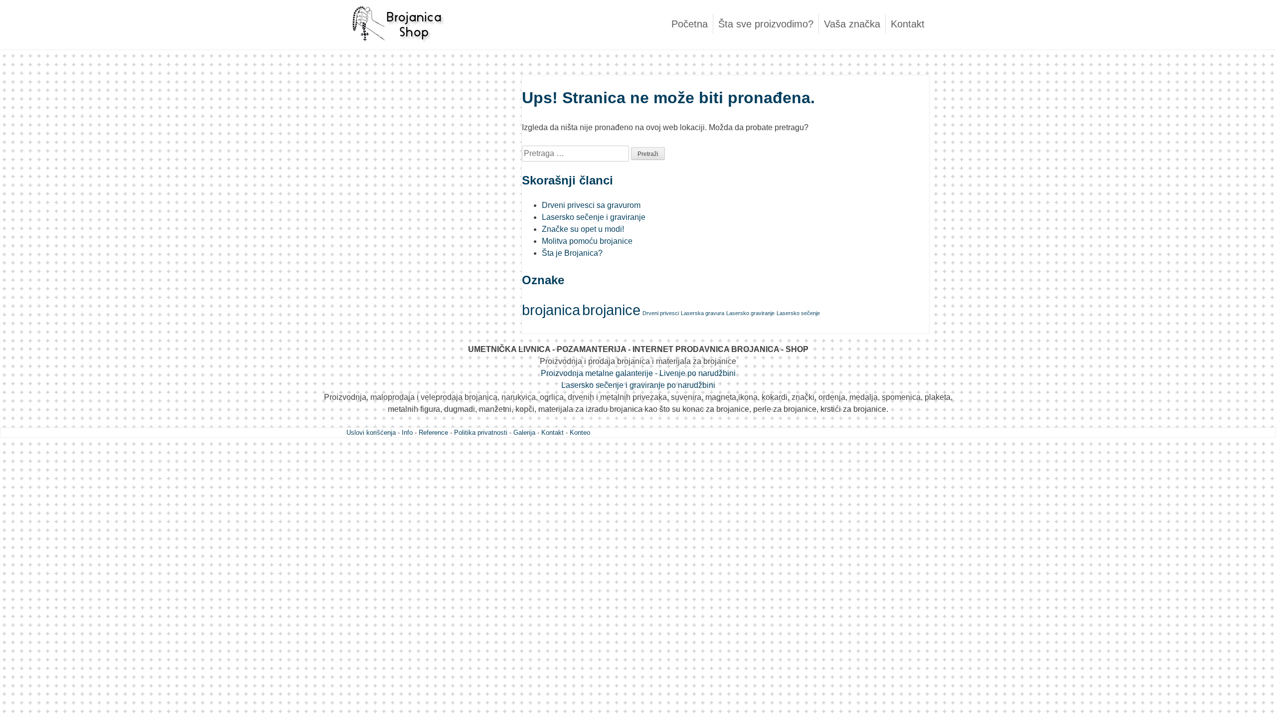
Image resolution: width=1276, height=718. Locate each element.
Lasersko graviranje (750, 313)
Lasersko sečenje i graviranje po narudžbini (638, 385)
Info (407, 432)
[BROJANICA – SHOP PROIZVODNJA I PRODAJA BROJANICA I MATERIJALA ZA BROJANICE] (396, 47)
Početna (689, 23)
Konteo (580, 432)
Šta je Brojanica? (572, 253)
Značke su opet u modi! (583, 229)
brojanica (551, 310)
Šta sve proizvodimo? (765, 23)
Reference (433, 432)
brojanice (611, 310)
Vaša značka (852, 23)
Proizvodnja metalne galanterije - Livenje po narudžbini (638, 373)
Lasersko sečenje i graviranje (593, 217)
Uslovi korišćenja (371, 432)
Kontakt (908, 23)
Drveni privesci (660, 313)
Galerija (524, 432)
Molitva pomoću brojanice (587, 241)
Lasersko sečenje (798, 313)
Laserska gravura (702, 313)
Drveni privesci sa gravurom (591, 205)
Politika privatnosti (480, 432)
